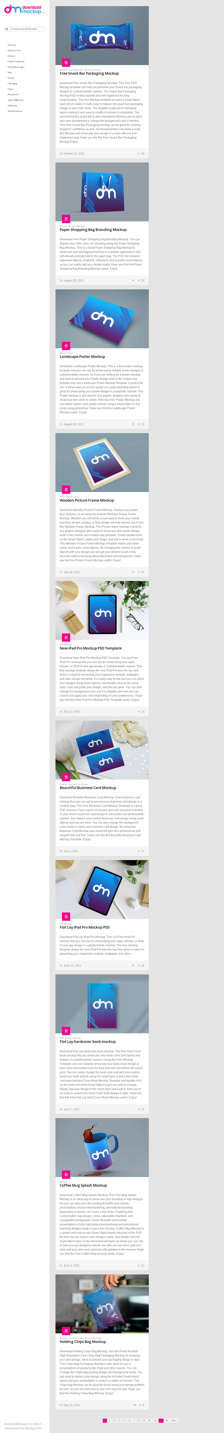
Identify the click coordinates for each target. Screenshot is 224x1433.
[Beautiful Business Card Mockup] (102, 752)
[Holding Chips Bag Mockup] (102, 1305)
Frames (62, 496)
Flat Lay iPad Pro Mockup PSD (85, 927)
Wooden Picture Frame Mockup (87, 500)
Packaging (97, 69)
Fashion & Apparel (16, 61)
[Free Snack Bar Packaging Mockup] (102, 37)
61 (167, 1420)
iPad (61, 644)
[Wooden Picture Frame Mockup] (102, 464)
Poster (70, 353)
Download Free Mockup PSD (23, 1428)
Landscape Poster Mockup (82, 356)
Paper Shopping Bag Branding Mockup (93, 229)
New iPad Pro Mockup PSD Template (91, 648)
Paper (10, 89)
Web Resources (15, 111)
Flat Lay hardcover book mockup (88, 1041)
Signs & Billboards (16, 100)
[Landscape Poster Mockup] (102, 320)
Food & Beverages (16, 67)
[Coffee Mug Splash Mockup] (102, 1149)
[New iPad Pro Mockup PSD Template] (102, 612)
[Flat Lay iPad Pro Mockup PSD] (102, 891)
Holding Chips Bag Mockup (83, 1341)
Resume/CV (13, 94)
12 (142, 424)
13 (142, 711)
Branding (63, 69)
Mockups (88, 69)
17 (142, 851)
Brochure (12, 45)
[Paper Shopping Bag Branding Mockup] (102, 193)
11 (155, 1420)
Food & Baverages (76, 69)
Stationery (12, 105)
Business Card (74, 784)
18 (142, 153)
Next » (174, 1420)
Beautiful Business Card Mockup (88, 787)
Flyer (10, 72)
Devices (11, 56)
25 (142, 280)
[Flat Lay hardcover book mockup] (102, 1005)
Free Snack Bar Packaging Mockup (89, 73)
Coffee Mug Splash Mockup (83, 1185)
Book (62, 1038)
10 (142, 572)
